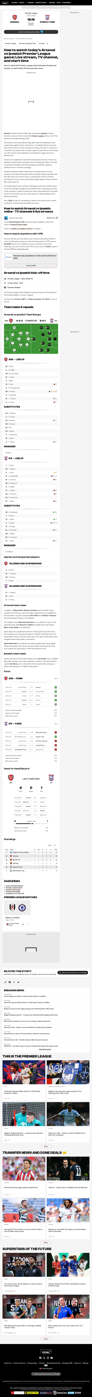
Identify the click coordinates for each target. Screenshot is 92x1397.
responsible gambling (23, 1387)
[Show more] (27, 924)
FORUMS (30, 2)
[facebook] (40, 1358)
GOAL (11, 1387)
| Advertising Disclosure (54, 7)
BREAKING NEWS (45, 1049)
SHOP (59, 2)
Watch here (51, 218)
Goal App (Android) (53, 1363)
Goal (13, 1381)
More (46, 1146)
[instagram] (47, 1358)
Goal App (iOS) (67, 1363)
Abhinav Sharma (9, 38)
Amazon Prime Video (16, 218)
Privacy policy (32, 1363)
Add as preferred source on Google (74, 973)
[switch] (54, 845)
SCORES (14, 2)
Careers (42, 1363)
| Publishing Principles (65, 7)
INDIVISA (52, 2)
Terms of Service (19, 1363)
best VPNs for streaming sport (17, 249)
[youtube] (51, 1358)
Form (49, 845)
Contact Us (8, 1363)
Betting (85, 1363)
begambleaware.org (67, 1389)
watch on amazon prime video (29, 32)
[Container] (15, 20)
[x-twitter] (44, 1358)
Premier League (31, 13)
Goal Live (77, 1363)
